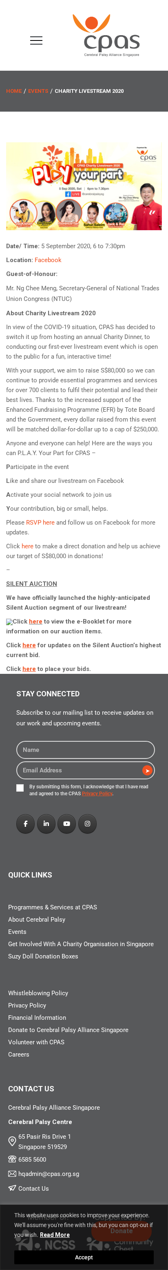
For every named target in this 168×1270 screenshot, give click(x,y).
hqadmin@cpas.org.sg (48, 1174)
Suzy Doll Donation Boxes (43, 956)
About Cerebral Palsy (36, 919)
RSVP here (40, 522)
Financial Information (37, 1017)
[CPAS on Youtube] (66, 824)
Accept (84, 1257)
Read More (55, 1235)
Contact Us (33, 1188)
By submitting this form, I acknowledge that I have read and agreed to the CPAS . (88, 790)
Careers (18, 1054)
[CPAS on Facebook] (25, 824)
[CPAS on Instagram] (87, 824)
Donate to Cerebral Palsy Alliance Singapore (68, 1030)
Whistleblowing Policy (38, 993)
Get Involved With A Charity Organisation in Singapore (81, 944)
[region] (84, 1237)
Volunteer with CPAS (36, 1042)
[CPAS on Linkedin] (46, 824)
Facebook (48, 260)
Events (38, 91)
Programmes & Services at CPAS (52, 907)
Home (14, 91)
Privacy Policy (97, 794)
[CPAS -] (106, 35)
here (27, 546)
